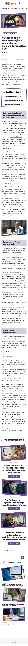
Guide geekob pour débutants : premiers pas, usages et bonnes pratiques (13, 604)
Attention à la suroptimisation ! (12, 104)
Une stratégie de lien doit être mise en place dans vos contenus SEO (14, 97)
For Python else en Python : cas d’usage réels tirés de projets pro (14, 502)
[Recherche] (22, 3)
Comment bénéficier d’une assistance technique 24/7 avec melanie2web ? (11, 624)
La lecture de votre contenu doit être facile (14, 101)
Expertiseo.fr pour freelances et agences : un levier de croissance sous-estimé (14, 469)
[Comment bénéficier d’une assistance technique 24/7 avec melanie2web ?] (14, 614)
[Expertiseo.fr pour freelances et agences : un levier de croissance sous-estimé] (13, 452)
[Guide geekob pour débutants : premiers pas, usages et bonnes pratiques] (14, 594)
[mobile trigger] (2, 3)
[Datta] (10, 3)
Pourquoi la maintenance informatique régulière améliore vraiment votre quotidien (12, 585)
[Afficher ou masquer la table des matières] (23, 92)
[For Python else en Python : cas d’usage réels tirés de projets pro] (14, 487)
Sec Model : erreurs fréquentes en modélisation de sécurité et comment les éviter (14, 536)
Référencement (11, 33)
